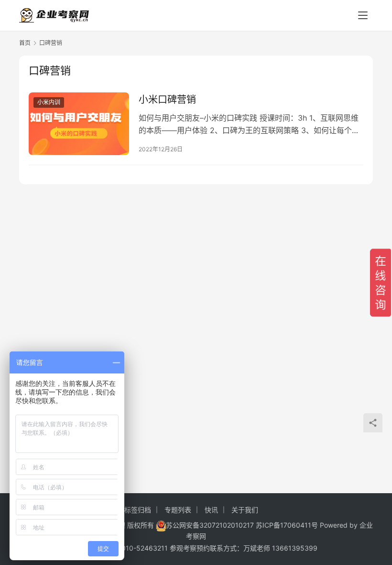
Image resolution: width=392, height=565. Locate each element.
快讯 (211, 510)
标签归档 (137, 510)
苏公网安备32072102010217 (210, 525)
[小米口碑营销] (79, 123)
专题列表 (177, 510)
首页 (25, 42)
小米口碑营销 (167, 99)
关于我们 (244, 510)
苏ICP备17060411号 (287, 525)
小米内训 (48, 102)
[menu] (363, 15)
